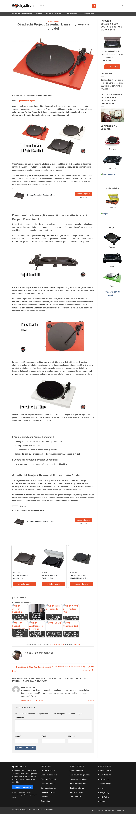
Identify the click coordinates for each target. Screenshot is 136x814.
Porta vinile (45, 797)
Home (14, 14)
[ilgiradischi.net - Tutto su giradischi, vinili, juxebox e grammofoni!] (23, 6)
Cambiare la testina (77, 788)
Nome (18, 736)
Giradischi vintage (48, 784)
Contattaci (102, 802)
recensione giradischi (53, 21)
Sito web (71, 736)
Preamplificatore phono (78, 779)
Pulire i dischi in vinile (78, 784)
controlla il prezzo (83, 194)
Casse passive (75, 797)
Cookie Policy (103, 797)
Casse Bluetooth (104, 775)
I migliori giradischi (48, 770)
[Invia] (94, 6)
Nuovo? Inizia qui (25, 14)
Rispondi (91, 701)
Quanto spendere (76, 770)
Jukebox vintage (104, 784)
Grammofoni (45, 801)
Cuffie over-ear (103, 779)
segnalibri (77, 644)
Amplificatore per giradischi (80, 775)
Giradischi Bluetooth (48, 779)
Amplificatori (71, 14)
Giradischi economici (49, 775)
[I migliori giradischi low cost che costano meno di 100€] (112, 42)
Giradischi (38, 14)
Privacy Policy (103, 793)
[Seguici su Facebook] (122, 6)
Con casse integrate (48, 788)
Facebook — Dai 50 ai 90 (23, 787)
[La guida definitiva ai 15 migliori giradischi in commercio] (112, 115)
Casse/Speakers (87, 14)
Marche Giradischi (54, 14)
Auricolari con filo (104, 770)
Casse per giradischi (48, 792)
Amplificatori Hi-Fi (76, 792)
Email (44, 736)
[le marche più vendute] (112, 141)
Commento (20, 717)
